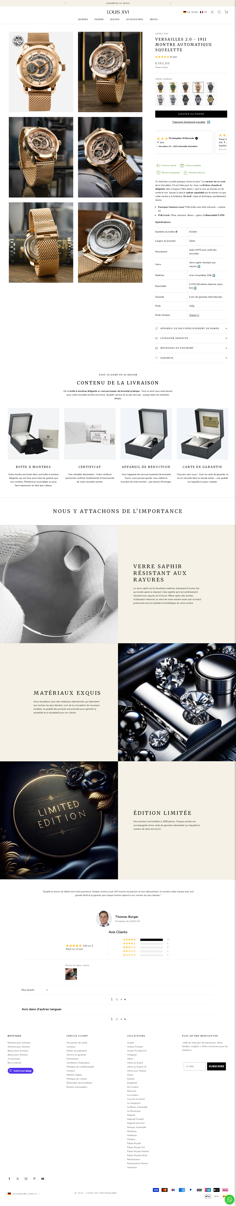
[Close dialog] (170, 580)
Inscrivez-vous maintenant (137, 618)
